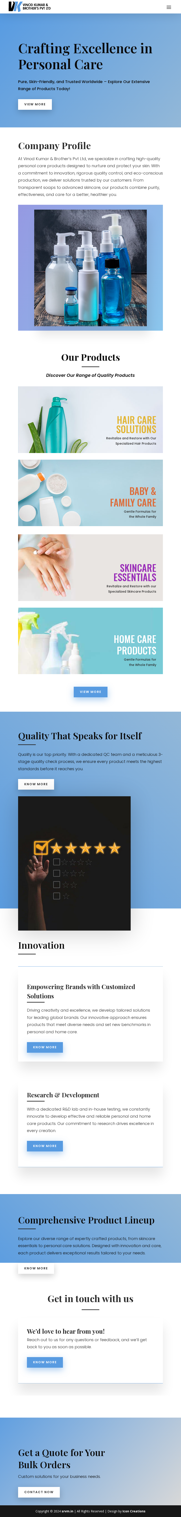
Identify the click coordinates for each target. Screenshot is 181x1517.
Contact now (39, 1492)
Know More (36, 784)
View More (35, 104)
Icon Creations (134, 1511)
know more (45, 1146)
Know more (45, 1047)
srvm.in (67, 1511)
